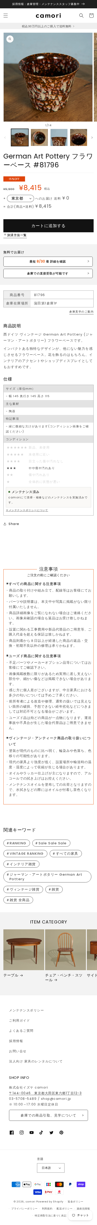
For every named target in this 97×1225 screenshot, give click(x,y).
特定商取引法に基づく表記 (50, 1215)
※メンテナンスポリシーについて (27, 510)
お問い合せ (18, 1051)
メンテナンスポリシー (26, 1010)
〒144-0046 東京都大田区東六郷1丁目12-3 (45, 1093)
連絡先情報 (83, 1208)
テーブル (10, 975)
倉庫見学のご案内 (81, 311)
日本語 (46, 1168)
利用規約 (47, 1208)
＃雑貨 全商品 (18, 900)
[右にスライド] (92, 138)
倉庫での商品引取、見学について (48, 1115)
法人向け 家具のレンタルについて (36, 1061)
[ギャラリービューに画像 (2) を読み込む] (39, 137)
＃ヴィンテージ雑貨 (23, 889)
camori (30, 1201)
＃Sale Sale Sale (51, 843)
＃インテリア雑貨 (21, 864)
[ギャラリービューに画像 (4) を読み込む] (78, 137)
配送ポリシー (64, 1208)
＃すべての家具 (65, 853)
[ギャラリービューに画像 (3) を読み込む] (59, 137)
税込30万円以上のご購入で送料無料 (47, 26)
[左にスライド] (5, 138)
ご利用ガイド (19, 1020)
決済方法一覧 (17, 235)
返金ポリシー (75, 1201)
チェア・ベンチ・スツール (64, 978)
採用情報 (16, 1041)
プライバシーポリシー (24, 1208)
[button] (6, 16)
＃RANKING (16, 843)
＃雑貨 (53, 889)
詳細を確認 (48, 261)
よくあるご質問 (21, 1030)
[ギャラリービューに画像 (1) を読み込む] (19, 137)
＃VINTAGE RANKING (25, 853)
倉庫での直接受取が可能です (47, 273)
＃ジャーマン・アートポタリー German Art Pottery (44, 876)
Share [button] (14, 524)
